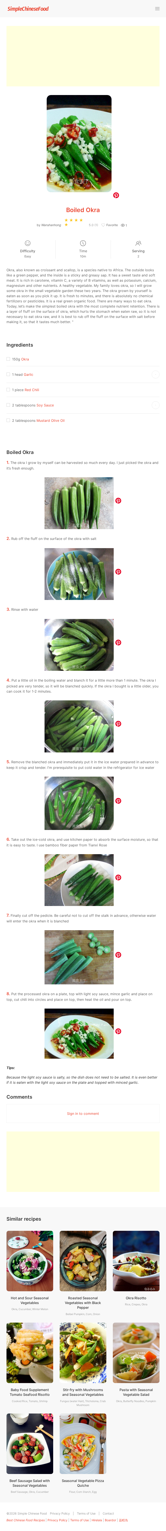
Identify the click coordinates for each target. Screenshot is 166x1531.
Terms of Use (86, 1513)
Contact (108, 1513)
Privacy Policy (60, 1513)
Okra (25, 359)
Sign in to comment (83, 1113)
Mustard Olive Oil (51, 420)
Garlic (28, 374)
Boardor (110, 1520)
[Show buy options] (156, 374)
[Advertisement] (83, 56)
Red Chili (32, 390)
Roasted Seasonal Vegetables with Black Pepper (83, 1303)
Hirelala (97, 1520)
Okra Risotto (136, 1298)
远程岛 (123, 1520)
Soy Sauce (45, 405)
